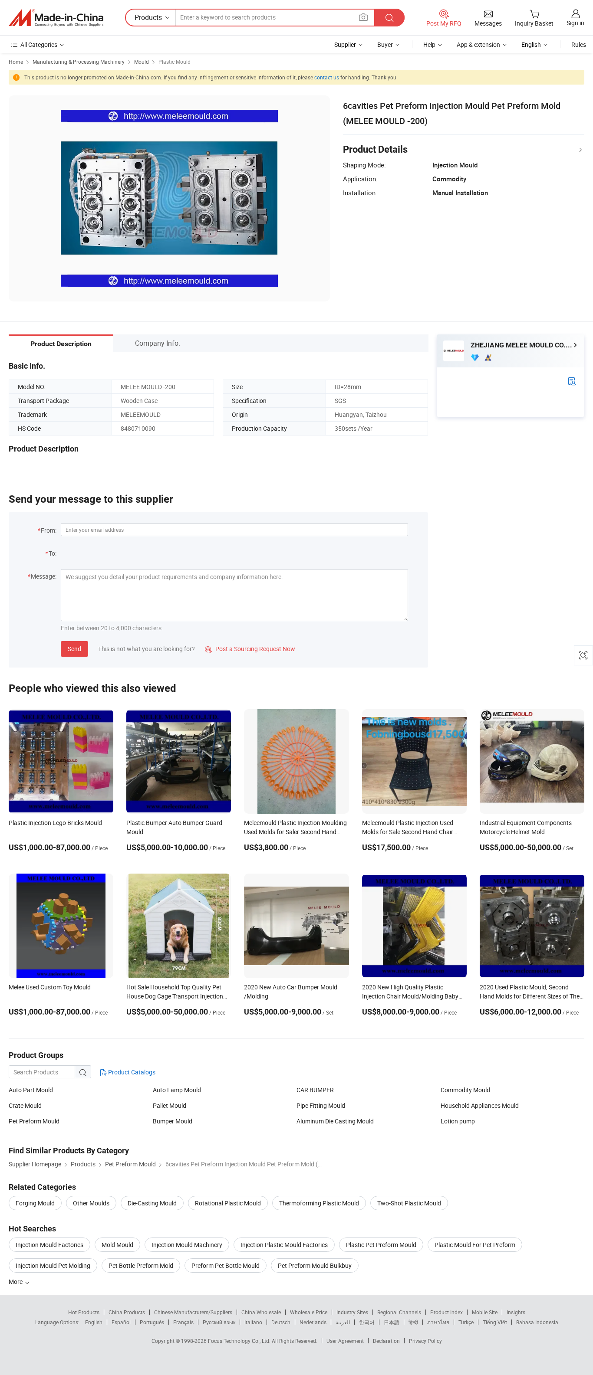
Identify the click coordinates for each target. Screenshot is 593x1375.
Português (152, 1322)
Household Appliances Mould (480, 1105)
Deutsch (280, 1322)
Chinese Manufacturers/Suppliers (193, 1312)
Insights (516, 1312)
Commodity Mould (465, 1090)
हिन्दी (413, 1322)
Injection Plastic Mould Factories (284, 1245)
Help (429, 44)
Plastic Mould (174, 61)
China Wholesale (261, 1312)
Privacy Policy (425, 1340)
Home (16, 61)
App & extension (478, 44)
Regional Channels (399, 1312)
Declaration (386, 1340)
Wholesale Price (308, 1312)
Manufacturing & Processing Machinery (79, 61)
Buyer (385, 44)
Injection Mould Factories (49, 1245)
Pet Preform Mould (34, 1121)
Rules (578, 44)
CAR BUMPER (315, 1090)
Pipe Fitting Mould (320, 1105)
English (93, 1322)
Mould (141, 61)
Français (183, 1322)
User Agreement (345, 1340)
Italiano (253, 1322)
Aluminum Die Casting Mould (335, 1121)
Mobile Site (484, 1312)
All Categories (38, 44)
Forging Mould (35, 1203)
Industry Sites (352, 1312)
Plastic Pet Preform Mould (381, 1245)
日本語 (391, 1322)
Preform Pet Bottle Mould (225, 1265)
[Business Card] (572, 380)
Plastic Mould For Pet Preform (475, 1245)
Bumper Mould (172, 1121)
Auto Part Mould (31, 1090)
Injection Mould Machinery (187, 1245)
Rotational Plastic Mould (228, 1203)
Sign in (575, 23)
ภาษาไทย (438, 1322)
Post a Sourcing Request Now (250, 649)
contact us (326, 77)
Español (121, 1322)
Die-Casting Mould (152, 1203)
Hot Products (83, 1312)
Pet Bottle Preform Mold (141, 1265)
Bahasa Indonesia (537, 1322)
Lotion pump (458, 1121)
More (16, 1281)
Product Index (446, 1312)
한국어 (367, 1322)
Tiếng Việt (495, 1322)
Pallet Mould (169, 1105)
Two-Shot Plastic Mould (409, 1203)
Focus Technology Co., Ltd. (240, 1340)
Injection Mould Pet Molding (53, 1265)
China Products (127, 1312)
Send (74, 649)
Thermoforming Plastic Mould (319, 1203)
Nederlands (313, 1322)
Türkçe (466, 1322)
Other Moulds (91, 1203)
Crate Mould (25, 1105)
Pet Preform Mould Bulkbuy (315, 1265)
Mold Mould (117, 1245)
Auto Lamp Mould (177, 1090)
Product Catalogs (131, 1072)
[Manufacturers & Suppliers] (56, 18)
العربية (343, 1322)
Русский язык (219, 1322)
